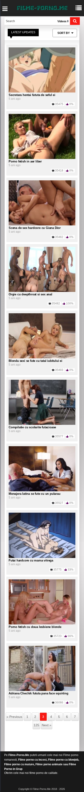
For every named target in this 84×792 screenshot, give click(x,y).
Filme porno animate (49, 764)
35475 (59, 104)
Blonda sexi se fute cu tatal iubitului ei (35, 361)
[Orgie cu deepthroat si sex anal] (42, 269)
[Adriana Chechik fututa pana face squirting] (42, 668)
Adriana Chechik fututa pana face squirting (38, 693)
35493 (59, 370)
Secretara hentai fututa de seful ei (32, 95)
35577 (59, 436)
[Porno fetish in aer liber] (42, 136)
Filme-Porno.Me (18, 755)
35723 (57, 636)
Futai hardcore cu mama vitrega (31, 560)
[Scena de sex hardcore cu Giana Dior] (42, 202)
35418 (59, 170)
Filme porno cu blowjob (63, 759)
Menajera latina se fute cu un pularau (34, 493)
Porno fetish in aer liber (25, 161)
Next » (46, 725)
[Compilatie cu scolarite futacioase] (42, 402)
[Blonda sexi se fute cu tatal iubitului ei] (42, 335)
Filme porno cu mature (19, 764)
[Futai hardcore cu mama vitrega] (42, 535)
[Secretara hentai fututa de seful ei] (42, 69)
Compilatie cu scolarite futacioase (32, 427)
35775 (57, 569)
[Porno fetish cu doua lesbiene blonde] (42, 601)
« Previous (14, 717)
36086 (59, 702)
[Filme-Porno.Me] (42, 7)
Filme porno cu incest (32, 759)
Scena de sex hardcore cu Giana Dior (35, 228)
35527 (59, 503)
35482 (59, 237)
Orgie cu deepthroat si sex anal (30, 294)
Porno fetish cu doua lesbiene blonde (35, 627)
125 (36, 725)
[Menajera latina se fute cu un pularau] (42, 468)
